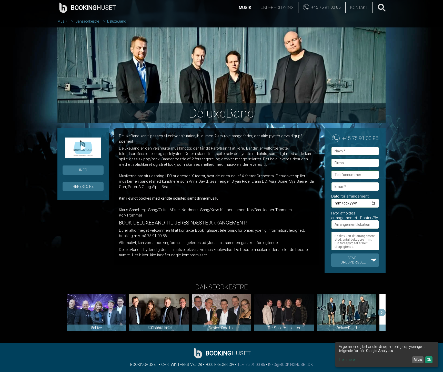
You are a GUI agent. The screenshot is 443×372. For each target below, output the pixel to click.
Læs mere (347, 360)
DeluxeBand (116, 21)
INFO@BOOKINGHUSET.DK (290, 364)
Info (83, 170)
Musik (245, 7)
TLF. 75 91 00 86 (251, 364)
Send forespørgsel (352, 260)
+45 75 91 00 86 (360, 138)
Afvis (418, 360)
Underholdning (277, 7)
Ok (429, 360)
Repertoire (83, 186)
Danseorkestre (87, 21)
